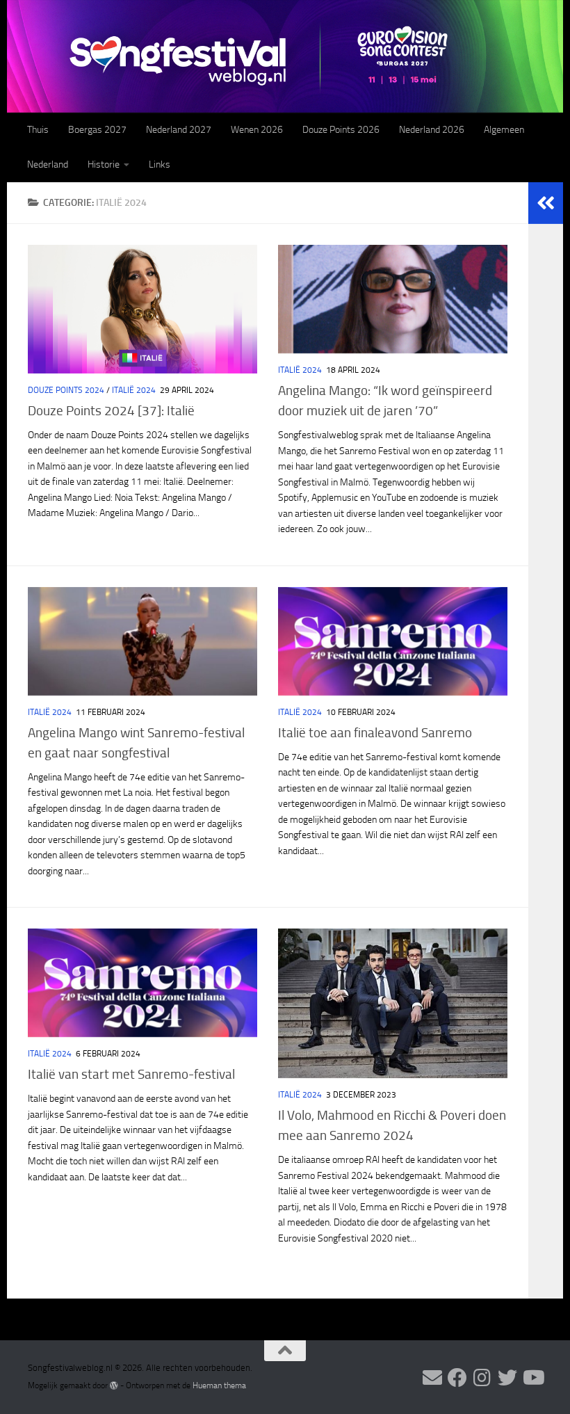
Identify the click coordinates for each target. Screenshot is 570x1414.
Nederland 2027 (178, 130)
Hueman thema (219, 1385)
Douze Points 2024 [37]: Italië (111, 411)
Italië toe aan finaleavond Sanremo (375, 733)
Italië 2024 (134, 390)
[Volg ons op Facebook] (457, 1378)
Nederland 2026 (431, 130)
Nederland (47, 164)
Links (159, 164)
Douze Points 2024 (66, 390)
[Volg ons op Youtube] (532, 1378)
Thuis (38, 130)
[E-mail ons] (432, 1378)
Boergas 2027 (97, 130)
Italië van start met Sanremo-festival (131, 1074)
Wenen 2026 (257, 130)
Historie (104, 164)
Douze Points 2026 (341, 130)
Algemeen (504, 130)
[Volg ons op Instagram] (482, 1378)
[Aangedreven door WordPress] (114, 1385)
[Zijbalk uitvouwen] (545, 203)
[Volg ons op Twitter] (507, 1378)
